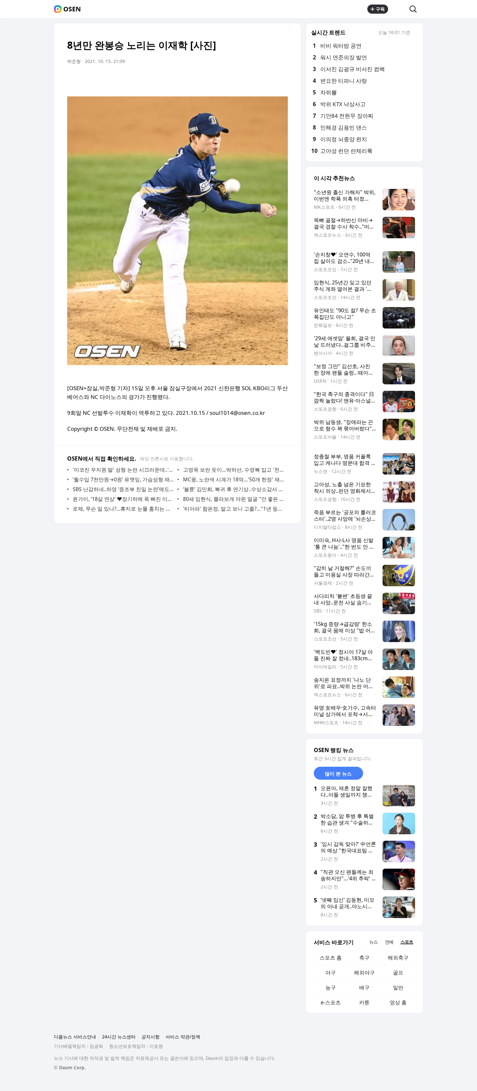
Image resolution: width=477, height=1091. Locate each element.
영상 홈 (398, 1002)
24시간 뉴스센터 (119, 1037)
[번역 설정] (255, 79)
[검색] (415, 9)
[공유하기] (399, 9)
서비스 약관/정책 (182, 1037)
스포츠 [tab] (406, 942)
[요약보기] (229, 79)
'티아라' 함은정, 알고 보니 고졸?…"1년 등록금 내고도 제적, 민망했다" (234, 508)
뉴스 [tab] (373, 942)
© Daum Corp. (70, 1067)
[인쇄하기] (281, 79)
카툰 (364, 1002)
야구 (330, 972)
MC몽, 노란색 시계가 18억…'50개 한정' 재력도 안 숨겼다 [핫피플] (234, 479)
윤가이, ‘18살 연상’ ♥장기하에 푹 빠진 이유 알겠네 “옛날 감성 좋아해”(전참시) (123, 498)
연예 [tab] (389, 942)
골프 (398, 972)
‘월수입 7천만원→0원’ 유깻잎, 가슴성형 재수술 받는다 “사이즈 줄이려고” (123, 479)
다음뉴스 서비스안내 (75, 1037)
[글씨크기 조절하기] (268, 79)
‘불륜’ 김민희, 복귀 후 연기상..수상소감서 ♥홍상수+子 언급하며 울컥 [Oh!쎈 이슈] (234, 489)
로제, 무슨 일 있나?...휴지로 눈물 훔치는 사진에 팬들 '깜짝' (123, 508)
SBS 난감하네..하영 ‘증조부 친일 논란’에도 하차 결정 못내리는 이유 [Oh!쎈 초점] (123, 489)
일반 (398, 987)
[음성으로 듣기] (242, 79)
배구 (364, 987)
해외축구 (398, 957)
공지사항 (150, 1037)
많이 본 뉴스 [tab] (338, 773)
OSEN (72, 9)
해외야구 (364, 972)
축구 (364, 957)
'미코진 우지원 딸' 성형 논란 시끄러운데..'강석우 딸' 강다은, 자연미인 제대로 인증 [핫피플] (123, 469)
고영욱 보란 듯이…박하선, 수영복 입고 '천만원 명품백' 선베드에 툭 (234, 469)
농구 (330, 987)
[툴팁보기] (415, 33)
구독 (380, 9)
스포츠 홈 (331, 957)
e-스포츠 (331, 1002)
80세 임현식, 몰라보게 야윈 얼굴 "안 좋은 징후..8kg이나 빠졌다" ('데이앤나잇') (234, 498)
